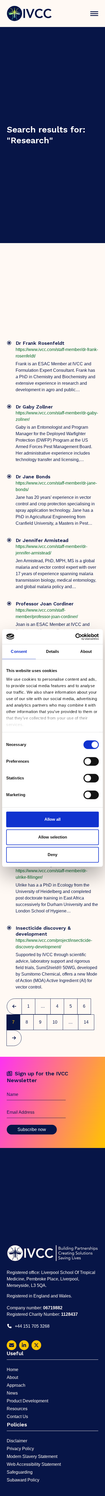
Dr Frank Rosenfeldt (40, 343)
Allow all (52, 819)
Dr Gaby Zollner (34, 407)
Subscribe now (32, 1129)
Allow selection (52, 837)
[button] (94, 13)
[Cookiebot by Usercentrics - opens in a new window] (75, 636)
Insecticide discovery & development (43, 931)
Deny (52, 854)
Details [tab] (52, 651)
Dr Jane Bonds (33, 476)
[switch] (91, 761)
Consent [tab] (19, 651)
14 (88, 1022)
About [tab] (86, 651)
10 (57, 1022)
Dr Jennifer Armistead (42, 540)
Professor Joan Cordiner (45, 603)
